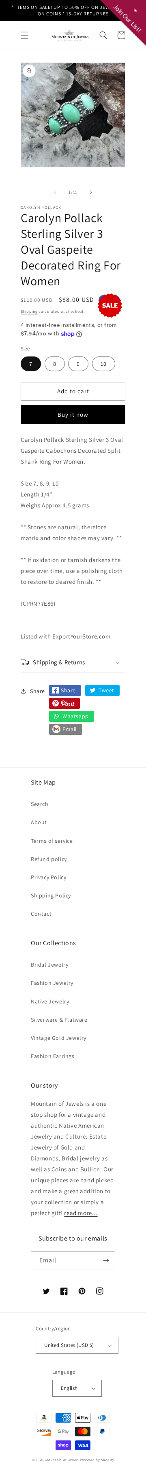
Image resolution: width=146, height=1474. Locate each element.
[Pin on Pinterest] (64, 703)
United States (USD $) (69, 1345)
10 (104, 363)
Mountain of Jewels (62, 1459)
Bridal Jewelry (49, 964)
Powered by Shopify (97, 1459)
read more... (80, 1213)
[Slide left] (55, 192)
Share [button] (37, 691)
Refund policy (49, 859)
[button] (25, 35)
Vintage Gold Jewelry (58, 1037)
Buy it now (73, 414)
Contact (41, 913)
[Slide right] (91, 192)
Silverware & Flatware (59, 1019)
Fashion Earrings (53, 1056)
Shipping (29, 311)
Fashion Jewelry (52, 982)
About (39, 822)
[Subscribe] (106, 1260)
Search (40, 804)
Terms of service (52, 840)
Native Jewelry (50, 1001)
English (69, 1388)
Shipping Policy (51, 895)
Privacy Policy (48, 877)
